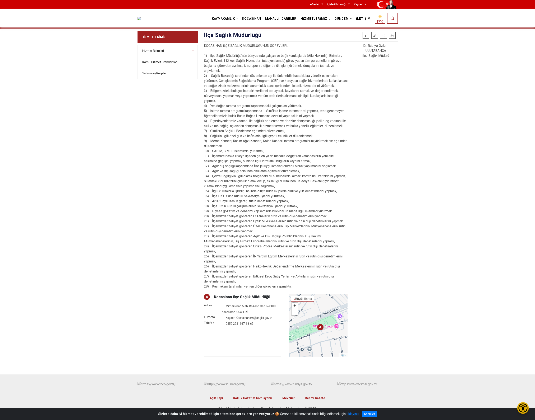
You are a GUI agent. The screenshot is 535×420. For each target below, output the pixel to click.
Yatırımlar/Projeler (154, 73)
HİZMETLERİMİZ (153, 37)
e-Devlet (314, 4)
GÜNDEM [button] (342, 18)
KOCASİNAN (251, 18)
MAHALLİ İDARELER (281, 18)
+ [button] (294, 305)
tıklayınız (352, 414)
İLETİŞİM (363, 18)
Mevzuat (288, 398)
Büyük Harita (303, 298)
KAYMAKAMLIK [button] (223, 18)
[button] (383, 35)
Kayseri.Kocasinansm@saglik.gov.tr (249, 317)
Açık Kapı (216, 398)
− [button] (294, 312)
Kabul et (369, 414)
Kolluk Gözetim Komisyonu (252, 398)
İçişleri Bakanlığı (336, 4)
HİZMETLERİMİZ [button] (314, 18)
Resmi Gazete (315, 398)
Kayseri (358, 4)
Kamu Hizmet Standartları (159, 62)
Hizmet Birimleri (153, 51)
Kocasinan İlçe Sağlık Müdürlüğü (242, 297)
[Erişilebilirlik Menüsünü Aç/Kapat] (523, 408)
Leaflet (343, 355)
